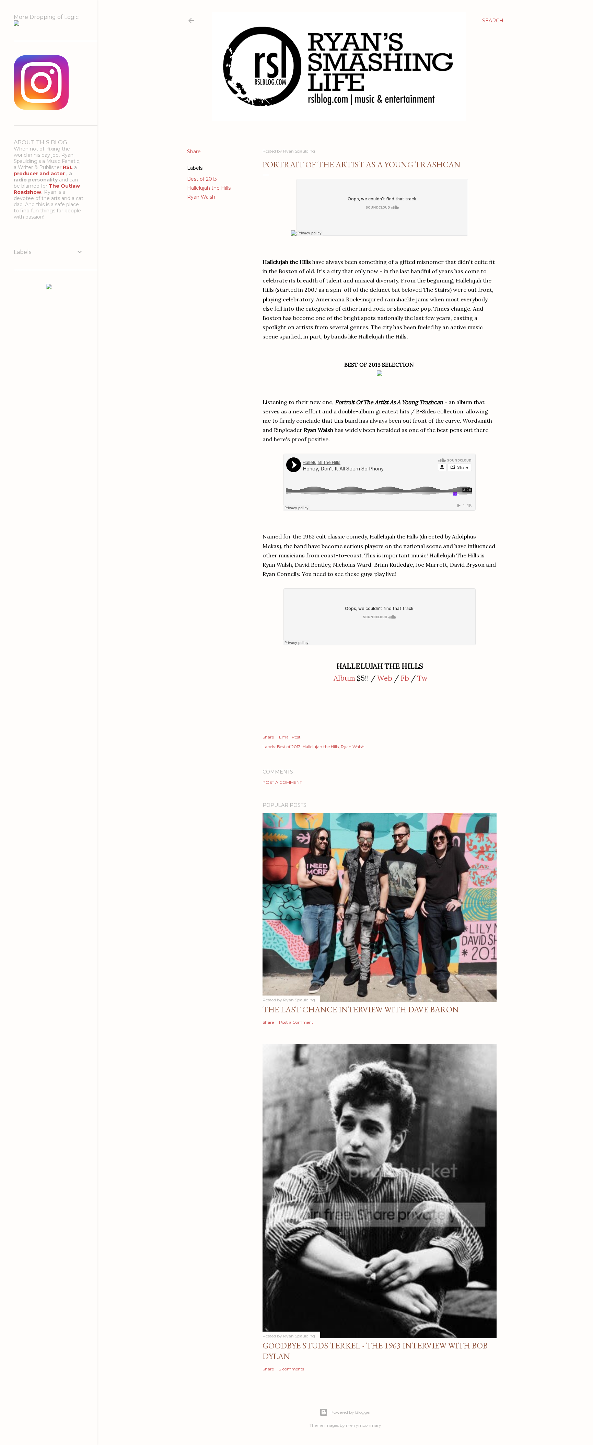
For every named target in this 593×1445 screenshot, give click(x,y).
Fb (404, 678)
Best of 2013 (202, 179)
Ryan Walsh (201, 197)
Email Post (290, 737)
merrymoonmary (363, 1425)
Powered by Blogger (350, 1412)
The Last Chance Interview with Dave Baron (361, 1009)
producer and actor (40, 173)
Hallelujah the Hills (209, 188)
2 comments (291, 1368)
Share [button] (194, 151)
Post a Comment (282, 782)
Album (344, 678)
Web (384, 678)
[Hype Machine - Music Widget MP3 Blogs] (48, 288)
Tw (422, 678)
